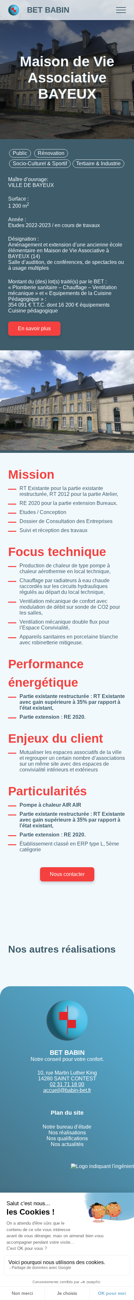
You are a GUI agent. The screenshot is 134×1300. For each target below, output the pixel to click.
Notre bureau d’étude (67, 1127)
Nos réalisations (67, 1132)
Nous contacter (67, 874)
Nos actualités (67, 1144)
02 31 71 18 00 (67, 1084)
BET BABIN (48, 9)
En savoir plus (34, 328)
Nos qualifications (67, 1138)
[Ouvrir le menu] (121, 10)
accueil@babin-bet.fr (67, 1090)
